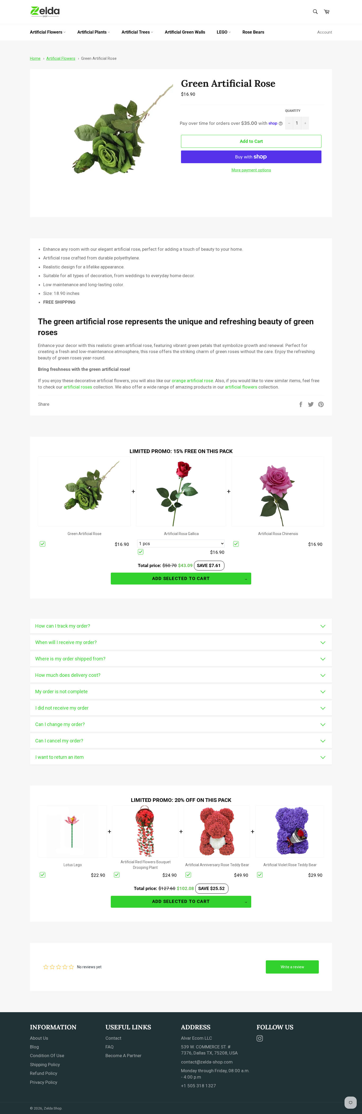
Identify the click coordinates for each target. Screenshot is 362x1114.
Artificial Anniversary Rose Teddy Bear (217, 865)
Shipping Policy (45, 1064)
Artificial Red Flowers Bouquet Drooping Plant (146, 865)
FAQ (109, 1046)
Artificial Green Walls (185, 32)
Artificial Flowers (46, 32)
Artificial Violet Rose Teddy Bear (290, 865)
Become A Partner (123, 1055)
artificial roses (78, 387)
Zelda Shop (53, 1108)
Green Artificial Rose (99, 58)
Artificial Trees (136, 32)
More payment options (251, 170)
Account (324, 32)
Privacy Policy (43, 1082)
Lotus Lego (73, 865)
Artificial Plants (92, 32)
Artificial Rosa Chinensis (278, 534)
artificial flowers (241, 387)
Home (35, 58)
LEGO (222, 32)
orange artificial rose (192, 380)
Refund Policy (43, 1073)
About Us (39, 1038)
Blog (34, 1046)
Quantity (292, 111)
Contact (113, 1038)
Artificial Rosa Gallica (181, 534)
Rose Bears (253, 32)
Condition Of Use (47, 1055)
